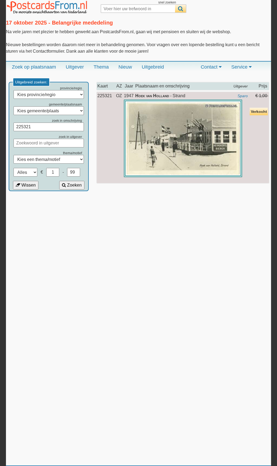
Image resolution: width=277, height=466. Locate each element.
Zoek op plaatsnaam (34, 67)
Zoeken (74, 185)
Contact (210, 67)
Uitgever (75, 67)
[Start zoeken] (180, 8)
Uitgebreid (153, 67)
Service (240, 67)
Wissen (28, 185)
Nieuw (125, 67)
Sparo (243, 96)
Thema (101, 67)
